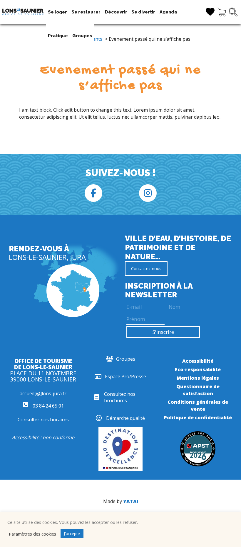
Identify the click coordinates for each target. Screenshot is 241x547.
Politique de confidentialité (198, 417)
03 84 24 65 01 (47, 406)
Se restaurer (86, 11)
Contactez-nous (146, 268)
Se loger (57, 11)
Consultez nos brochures (119, 397)
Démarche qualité (125, 418)
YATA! (130, 501)
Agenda (168, 11)
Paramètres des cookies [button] (32, 533)
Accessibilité (197, 361)
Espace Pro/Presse (125, 376)
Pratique (58, 35)
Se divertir (143, 11)
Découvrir (116, 11)
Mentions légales (198, 378)
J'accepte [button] (72, 533)
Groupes (82, 35)
